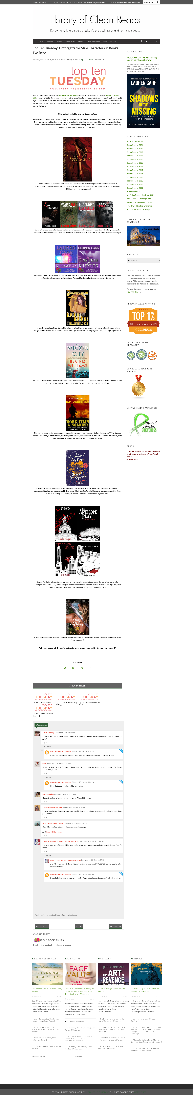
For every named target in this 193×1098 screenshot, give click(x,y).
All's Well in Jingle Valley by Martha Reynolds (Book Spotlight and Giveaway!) (146, 1041)
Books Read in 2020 (135, 149)
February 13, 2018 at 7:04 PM (65, 794)
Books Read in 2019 (135, 152)
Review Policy (132, 292)
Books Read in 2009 (135, 188)
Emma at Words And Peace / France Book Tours (60, 841)
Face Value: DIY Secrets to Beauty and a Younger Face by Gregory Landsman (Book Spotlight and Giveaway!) (80, 991)
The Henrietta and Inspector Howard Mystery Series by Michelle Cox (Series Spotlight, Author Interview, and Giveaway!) (146, 1030)
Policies (59, 41)
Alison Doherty (48, 733)
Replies (48, 747)
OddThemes (140, 1092)
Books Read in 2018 (135, 156)
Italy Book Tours (94, 41)
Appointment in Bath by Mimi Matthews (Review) (44, 1039)
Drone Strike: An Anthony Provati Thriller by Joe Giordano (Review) (111, 1039)
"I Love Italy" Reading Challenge (139, 202)
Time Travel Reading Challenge (139, 206)
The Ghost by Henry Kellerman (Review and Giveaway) (111, 1047)
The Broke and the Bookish (68, 95)
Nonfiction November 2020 (77, 1021)
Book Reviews (69, 41)
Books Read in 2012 (135, 177)
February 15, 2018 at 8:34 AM (83, 874)
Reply (44, 742)
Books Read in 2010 (135, 184)
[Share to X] (65, 668)
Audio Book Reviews (135, 141)
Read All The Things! (54, 832)
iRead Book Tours (109, 41)
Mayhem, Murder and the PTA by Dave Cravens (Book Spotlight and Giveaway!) (111, 1029)
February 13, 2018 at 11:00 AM (67, 733)
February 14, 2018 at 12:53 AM (92, 841)
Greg (44, 763)
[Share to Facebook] (90, 668)
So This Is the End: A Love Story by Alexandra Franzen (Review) (145, 1049)
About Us (49, 41)
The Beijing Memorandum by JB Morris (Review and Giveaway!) (111, 1020)
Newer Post (42, 926)
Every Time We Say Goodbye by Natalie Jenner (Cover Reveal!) (45, 1020)
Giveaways (81, 41)
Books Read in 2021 (135, 145)
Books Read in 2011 (135, 181)
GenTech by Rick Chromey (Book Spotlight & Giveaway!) (78, 1048)
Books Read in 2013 (135, 174)
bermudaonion (48, 794)
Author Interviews (133, 192)
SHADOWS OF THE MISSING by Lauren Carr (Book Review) (83, 2)
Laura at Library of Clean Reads (60, 751)
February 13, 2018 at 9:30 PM (74, 807)
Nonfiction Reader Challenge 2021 (140, 195)
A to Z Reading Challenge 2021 (139, 199)
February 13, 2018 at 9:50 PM (75, 823)
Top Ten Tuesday (86, 59)
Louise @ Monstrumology (52, 807)
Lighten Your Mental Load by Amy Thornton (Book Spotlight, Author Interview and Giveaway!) (78, 1038)
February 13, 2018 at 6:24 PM (83, 751)
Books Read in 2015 (135, 163)
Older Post (115, 926)
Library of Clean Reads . (98, 1092)
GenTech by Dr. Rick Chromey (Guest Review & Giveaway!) (80, 1029)
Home (41, 41)
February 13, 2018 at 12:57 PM (59, 763)
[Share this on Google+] (73, 668)
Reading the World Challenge (138, 209)
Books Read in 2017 (135, 159)
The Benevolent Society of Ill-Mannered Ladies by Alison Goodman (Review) (46, 1029)
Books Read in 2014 (135, 170)
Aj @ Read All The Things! (52, 823)
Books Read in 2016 (135, 167)
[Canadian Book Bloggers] (139, 399)
